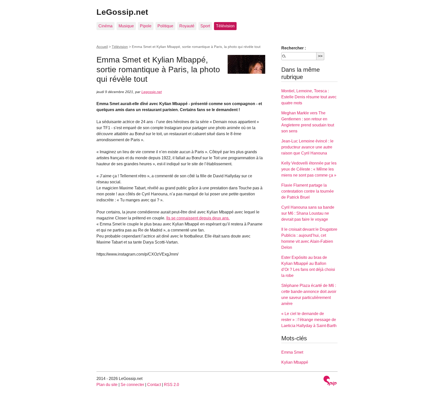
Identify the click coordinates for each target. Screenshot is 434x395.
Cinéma (105, 26)
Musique (126, 26)
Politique (165, 26)
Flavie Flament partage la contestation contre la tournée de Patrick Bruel (307, 191)
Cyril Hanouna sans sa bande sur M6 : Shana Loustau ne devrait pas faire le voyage (307, 213)
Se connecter (132, 384)
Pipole (145, 26)
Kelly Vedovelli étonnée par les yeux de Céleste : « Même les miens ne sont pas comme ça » (309, 169)
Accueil (102, 47)
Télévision (225, 26)
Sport (205, 26)
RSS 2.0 (171, 384)
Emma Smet (292, 352)
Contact (154, 384)
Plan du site (107, 384)
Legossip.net (151, 92)
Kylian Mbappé (294, 362)
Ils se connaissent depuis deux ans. (198, 218)
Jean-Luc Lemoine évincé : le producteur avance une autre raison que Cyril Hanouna (307, 147)
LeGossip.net (122, 12)
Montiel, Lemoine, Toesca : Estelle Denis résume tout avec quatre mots (309, 97)
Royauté (186, 26)
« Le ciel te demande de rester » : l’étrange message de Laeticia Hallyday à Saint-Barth (309, 319)
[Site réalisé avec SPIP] (330, 381)
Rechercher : (293, 48)
